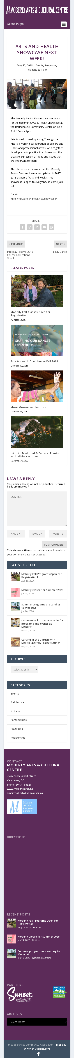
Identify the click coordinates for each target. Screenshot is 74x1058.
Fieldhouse (17, 702)
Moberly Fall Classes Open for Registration (30, 313)
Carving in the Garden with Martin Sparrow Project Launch (40, 641)
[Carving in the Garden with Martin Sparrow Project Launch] (15, 642)
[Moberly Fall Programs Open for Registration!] (15, 576)
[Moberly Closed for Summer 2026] (15, 592)
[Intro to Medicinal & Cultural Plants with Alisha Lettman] (37, 432)
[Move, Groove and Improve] (37, 386)
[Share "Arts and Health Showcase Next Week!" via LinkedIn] (37, 227)
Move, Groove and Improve (28, 407)
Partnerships (19, 720)
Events (39, 65)
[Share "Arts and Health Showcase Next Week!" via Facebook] (22, 227)
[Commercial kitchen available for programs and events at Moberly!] (15, 622)
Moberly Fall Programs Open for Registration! (41, 575)
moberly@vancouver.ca (28, 793)
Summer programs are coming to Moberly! (40, 606)
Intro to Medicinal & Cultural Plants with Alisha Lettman (35, 454)
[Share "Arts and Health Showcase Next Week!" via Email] (44, 227)
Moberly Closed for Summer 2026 (42, 590)
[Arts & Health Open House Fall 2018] (37, 340)
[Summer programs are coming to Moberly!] (15, 606)
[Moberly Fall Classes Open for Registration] (37, 291)
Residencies (33, 69)
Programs (50, 65)
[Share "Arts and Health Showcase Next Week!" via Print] (51, 227)
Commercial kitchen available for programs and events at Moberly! (42, 624)
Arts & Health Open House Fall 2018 (34, 361)
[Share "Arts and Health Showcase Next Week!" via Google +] (29, 227)
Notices (15, 711)
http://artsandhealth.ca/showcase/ (37, 198)
